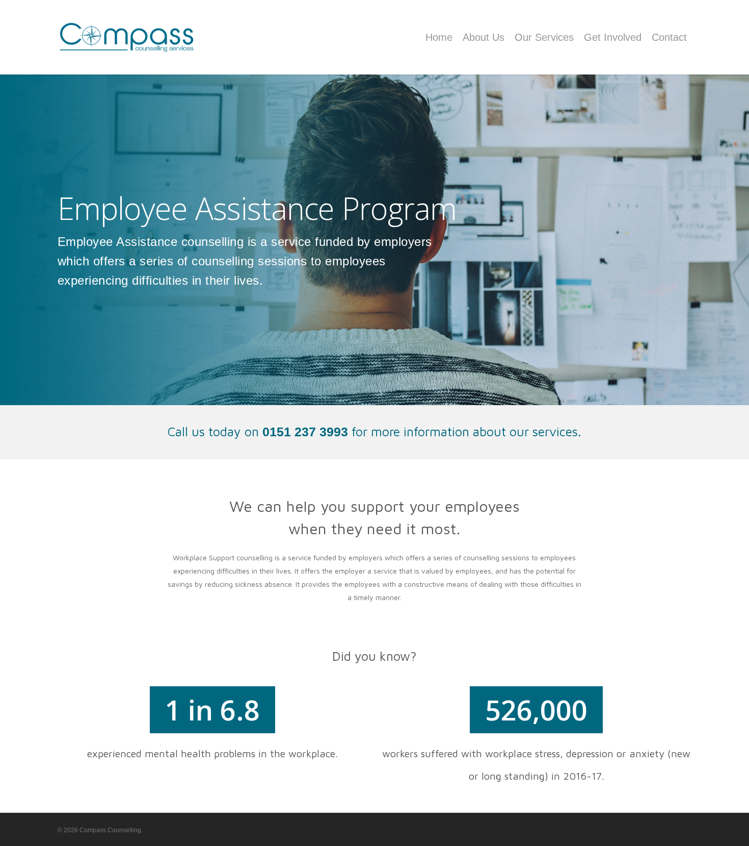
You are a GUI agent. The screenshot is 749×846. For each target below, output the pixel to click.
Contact (669, 37)
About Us (483, 37)
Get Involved (612, 37)
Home (438, 37)
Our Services (544, 37)
